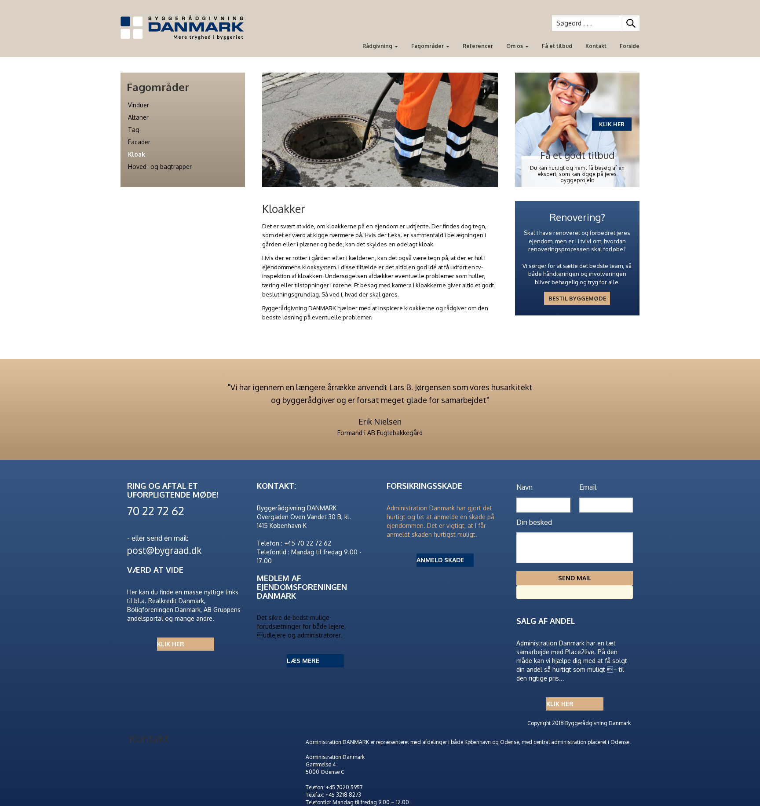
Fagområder (428, 46)
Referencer (478, 46)
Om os (515, 46)
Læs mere (303, 660)
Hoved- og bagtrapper (160, 166)
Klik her (170, 644)
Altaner (138, 117)
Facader (139, 142)
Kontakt (596, 46)
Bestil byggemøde (577, 298)
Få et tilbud (557, 46)
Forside (629, 46)
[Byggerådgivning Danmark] (185, 27)
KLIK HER (612, 124)
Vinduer (138, 105)
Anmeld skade (440, 560)
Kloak (136, 154)
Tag (133, 129)
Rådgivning (378, 46)
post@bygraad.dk (164, 550)
